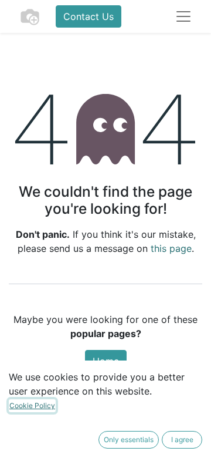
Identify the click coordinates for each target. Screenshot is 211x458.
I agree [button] (182, 439)
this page (171, 248)
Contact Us (88, 16)
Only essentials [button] (129, 439)
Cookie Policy (32, 405)
